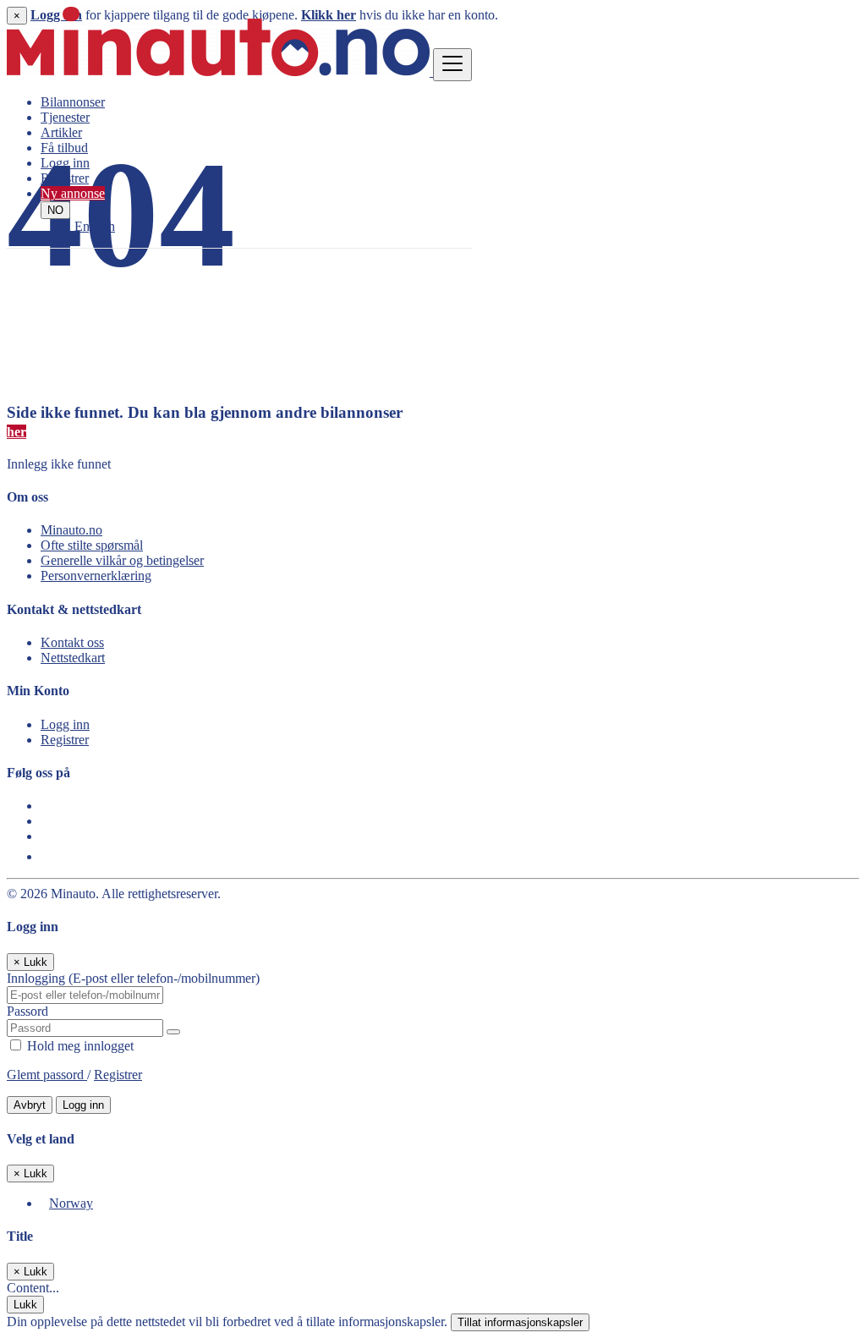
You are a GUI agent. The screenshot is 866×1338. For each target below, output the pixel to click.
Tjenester (65, 117)
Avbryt (30, 1105)
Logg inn (65, 163)
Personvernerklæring (96, 575)
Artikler (61, 132)
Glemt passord (47, 1074)
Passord (27, 1011)
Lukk (25, 1304)
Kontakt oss (72, 642)
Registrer (65, 178)
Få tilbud (64, 147)
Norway (71, 1203)
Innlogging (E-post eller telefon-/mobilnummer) (133, 978)
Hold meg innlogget (79, 1046)
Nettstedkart (73, 657)
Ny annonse (73, 193)
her (16, 432)
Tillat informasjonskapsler (520, 1322)
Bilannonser (73, 102)
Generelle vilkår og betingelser (122, 560)
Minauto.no (71, 530)
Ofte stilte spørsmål (92, 545)
